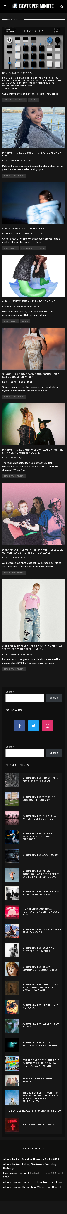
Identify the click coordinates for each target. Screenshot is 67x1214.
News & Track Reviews (14, 175)
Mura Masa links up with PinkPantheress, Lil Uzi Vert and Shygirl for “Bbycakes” (32, 551)
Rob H (5, 160)
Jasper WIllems (11, 233)
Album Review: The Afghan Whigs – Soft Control (40, 817)
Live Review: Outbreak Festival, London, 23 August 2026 (42, 912)
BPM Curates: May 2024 (17, 73)
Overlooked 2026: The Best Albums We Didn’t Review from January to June (41, 1063)
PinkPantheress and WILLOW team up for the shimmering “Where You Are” (32, 451)
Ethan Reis (8, 306)
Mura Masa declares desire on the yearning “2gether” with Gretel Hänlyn (32, 647)
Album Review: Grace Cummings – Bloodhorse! (40, 968)
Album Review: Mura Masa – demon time (28, 301)
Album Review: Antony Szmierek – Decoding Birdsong (37, 836)
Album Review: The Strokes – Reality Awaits (42, 931)
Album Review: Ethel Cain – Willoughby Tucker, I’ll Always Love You (41, 987)
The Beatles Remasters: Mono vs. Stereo (33, 1110)
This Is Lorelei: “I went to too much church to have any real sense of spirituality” (40, 1097)
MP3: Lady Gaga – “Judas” (39, 1124)
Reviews (41, 248)
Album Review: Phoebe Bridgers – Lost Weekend (40, 1044)
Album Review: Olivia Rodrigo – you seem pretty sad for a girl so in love (41, 874)
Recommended (27, 248)
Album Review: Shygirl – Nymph (23, 228)
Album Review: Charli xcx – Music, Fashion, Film (41, 893)
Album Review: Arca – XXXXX (41, 855)
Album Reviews (11, 248)
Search (9, 691)
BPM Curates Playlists (15, 100)
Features (33, 100)
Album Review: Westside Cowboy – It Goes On (39, 798)
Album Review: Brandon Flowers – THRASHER (38, 949)
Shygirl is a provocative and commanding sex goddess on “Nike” (31, 375)
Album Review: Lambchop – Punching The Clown (40, 779)
